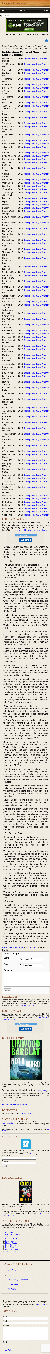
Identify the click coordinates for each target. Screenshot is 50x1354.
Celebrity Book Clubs (25, 1113)
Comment (8, 970)
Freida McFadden (12, 1235)
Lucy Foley (9, 1241)
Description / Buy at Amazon (36, 58)
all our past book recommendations (31, 530)
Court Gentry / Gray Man (18, 1279)
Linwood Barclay (41, 1090)
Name (6, 958)
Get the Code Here (27, 1005)
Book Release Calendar (11, 15)
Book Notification (8, 1124)
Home (3, 10)
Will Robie (12, 1289)
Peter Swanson (11, 1245)
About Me (32, 1154)
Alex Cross (12, 1275)
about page (41, 1305)
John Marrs (9, 1237)
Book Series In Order (12, 947)
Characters (44, 10)
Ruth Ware (9, 1247)
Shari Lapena (10, 1251)
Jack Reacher (13, 1270)
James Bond (13, 1284)
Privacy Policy (7, 1350)
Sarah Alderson (11, 1249)
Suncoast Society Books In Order (25, 34)
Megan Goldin (11, 1243)
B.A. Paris (9, 1233)
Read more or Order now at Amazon (14, 1104)
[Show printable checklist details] (46, 40)
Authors (22, 10)
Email (6, 964)
